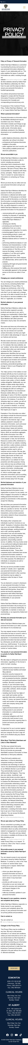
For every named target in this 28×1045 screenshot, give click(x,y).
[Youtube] (16, 1035)
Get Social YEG (14, 1041)
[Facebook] (7, 1035)
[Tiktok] (20, 1035)
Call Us (3, 1)
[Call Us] (1, 1)
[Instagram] (12, 1035)
